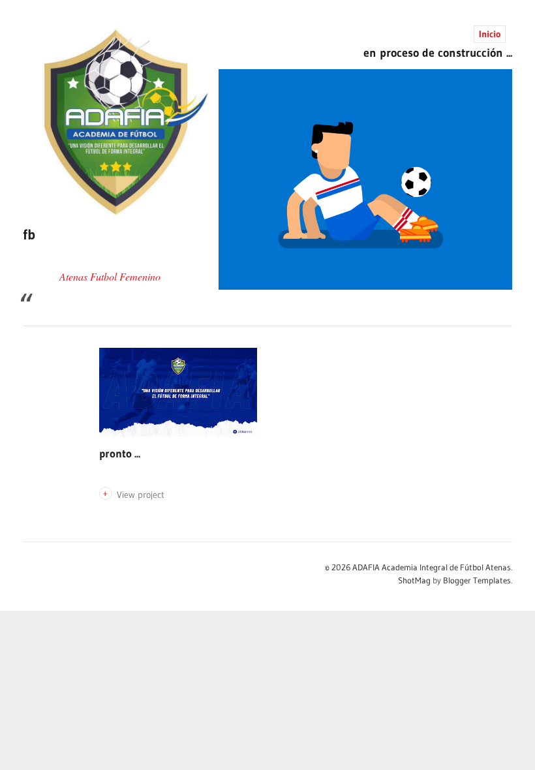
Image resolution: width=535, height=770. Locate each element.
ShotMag (414, 580)
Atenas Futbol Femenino (109, 276)
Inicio (489, 34)
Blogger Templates (477, 580)
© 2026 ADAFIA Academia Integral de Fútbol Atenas (418, 567)
